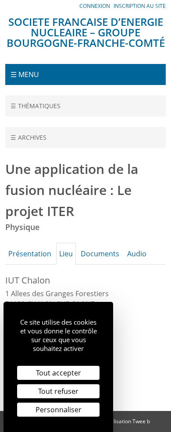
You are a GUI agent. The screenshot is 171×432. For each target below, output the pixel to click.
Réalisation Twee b (127, 421)
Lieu (66, 253)
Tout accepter (58, 373)
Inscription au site (140, 6)
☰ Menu (25, 74)
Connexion (94, 6)
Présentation (29, 253)
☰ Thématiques (36, 106)
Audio (136, 253)
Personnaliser (59, 409)
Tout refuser (58, 391)
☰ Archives (28, 137)
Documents (100, 253)
